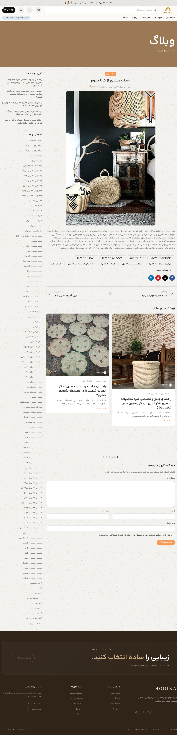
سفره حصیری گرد (34, 382)
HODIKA (166, 688)
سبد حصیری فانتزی (33, 306)
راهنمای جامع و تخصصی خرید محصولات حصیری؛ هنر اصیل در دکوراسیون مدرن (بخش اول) (146, 403)
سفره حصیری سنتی (33, 366)
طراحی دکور (56, 263)
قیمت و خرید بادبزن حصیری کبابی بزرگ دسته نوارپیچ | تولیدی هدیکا (24, 113)
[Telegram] (142, 712)
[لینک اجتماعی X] (165, 278)
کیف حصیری (36, 608)
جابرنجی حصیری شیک (32, 180)
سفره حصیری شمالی (33, 377)
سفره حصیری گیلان (33, 387)
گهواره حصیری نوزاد (33, 618)
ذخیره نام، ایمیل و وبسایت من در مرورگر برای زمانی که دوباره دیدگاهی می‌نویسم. (135, 535)
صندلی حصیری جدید (33, 507)
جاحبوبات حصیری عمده (32, 195)
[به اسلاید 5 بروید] (106, 457)
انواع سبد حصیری (137, 257)
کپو (40, 588)
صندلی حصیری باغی (33, 472)
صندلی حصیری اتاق (33, 437)
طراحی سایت (173, 730)
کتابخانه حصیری (35, 593)
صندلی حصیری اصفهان (31, 452)
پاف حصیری (37, 160)
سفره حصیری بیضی (33, 351)
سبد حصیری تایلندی (33, 266)
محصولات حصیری (76, 693)
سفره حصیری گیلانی (33, 392)
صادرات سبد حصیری (33, 407)
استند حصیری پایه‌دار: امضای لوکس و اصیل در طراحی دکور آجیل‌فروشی (23, 122)
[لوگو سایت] (168, 10)
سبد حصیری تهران (34, 271)
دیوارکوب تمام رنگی (33, 216)
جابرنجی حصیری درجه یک (31, 170)
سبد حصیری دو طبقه (32, 296)
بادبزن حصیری (35, 140)
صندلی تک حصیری (33, 422)
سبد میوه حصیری (34, 336)
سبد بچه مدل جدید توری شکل (28, 236)
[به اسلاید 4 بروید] (109, 457)
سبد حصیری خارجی (33, 286)
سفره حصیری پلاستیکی (31, 356)
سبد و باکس (77, 703)
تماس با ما (116, 708)
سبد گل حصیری (35, 316)
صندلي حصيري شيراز (32, 417)
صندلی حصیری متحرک (32, 563)
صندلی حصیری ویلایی (32, 578)
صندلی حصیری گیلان (33, 553)
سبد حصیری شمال (33, 301)
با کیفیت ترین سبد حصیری (112, 257)
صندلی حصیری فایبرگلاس (30, 538)
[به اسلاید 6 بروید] (103, 457)
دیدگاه (171, 478)
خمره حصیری (36, 205)
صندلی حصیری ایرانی (32, 462)
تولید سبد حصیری (108, 263)
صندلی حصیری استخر (32, 447)
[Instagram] (136, 712)
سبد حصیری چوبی (34, 276)
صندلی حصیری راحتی (32, 533)
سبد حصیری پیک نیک (32, 261)
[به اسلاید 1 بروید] (117, 457)
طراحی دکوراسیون (163, 270)
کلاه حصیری (36, 603)
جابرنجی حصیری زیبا (33, 175)
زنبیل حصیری (36, 226)
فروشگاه (116, 698)
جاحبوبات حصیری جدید (32, 190)
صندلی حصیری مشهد (32, 573)
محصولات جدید (76, 714)
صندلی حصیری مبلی (33, 558)
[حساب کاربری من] (21, 10)
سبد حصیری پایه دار (33, 256)
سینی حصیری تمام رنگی (31, 402)
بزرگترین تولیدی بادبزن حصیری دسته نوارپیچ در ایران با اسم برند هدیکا (22, 104)
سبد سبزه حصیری (34, 311)
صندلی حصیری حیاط (33, 517)
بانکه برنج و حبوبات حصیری (30, 150)
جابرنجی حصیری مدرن (32, 185)
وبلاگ (118, 714)
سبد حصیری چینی (34, 281)
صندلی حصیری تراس (33, 497)
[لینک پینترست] (158, 278)
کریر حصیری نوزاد (34, 598)
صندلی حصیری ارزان (33, 442)
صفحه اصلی (115, 693)
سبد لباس (37, 321)
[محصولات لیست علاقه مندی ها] (29, 10)
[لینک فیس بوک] (172, 278)
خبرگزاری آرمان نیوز (137, 730)
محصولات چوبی (76, 698)
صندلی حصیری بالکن (33, 477)
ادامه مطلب (166, 420)
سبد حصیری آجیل (34, 246)
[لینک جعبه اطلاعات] (106, 3)
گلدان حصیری (36, 613)
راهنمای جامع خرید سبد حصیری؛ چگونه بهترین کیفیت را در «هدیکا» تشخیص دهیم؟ (81, 391)
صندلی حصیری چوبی (33, 512)
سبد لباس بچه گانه (33, 331)
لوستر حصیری (36, 623)
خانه (173, 51)
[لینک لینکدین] (151, 278)
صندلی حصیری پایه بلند (31, 482)
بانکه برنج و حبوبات (33, 145)
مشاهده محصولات (22, 658)
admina (112, 87)
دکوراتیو (79, 708)
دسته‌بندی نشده (34, 210)
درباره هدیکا (115, 703)
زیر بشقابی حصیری (33, 231)
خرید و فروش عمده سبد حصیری (80, 263)
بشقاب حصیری (35, 155)
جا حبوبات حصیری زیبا (32, 165)
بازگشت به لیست (110, 293)
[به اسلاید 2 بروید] (115, 457)
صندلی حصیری (35, 427)
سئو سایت (165, 730)
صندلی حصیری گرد (33, 548)
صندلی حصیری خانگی (32, 522)
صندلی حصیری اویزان (32, 457)
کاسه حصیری (36, 583)
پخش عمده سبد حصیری (131, 263)
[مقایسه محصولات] (38, 10)
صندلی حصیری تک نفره (31, 502)
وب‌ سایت (171, 523)
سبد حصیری (162, 51)
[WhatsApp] (149, 712)
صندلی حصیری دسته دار (31, 528)
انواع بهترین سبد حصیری (161, 257)
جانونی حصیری (35, 200)
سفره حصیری (36, 341)
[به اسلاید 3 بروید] (112, 457)
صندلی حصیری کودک (32, 543)
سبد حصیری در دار (33, 291)
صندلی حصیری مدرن (33, 568)
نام (172, 511)
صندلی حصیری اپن (33, 432)
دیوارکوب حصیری (34, 221)
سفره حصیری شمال (33, 372)
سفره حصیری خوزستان (32, 361)
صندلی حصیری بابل (33, 467)
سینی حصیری (36, 397)
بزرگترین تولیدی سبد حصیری (160, 263)
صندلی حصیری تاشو (33, 492)
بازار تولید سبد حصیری (85, 257)
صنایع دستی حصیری (32, 412)
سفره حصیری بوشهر (33, 346)
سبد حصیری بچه (34, 251)
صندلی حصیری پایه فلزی (31, 487)
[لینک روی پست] (143, 351)
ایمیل (106, 511)
